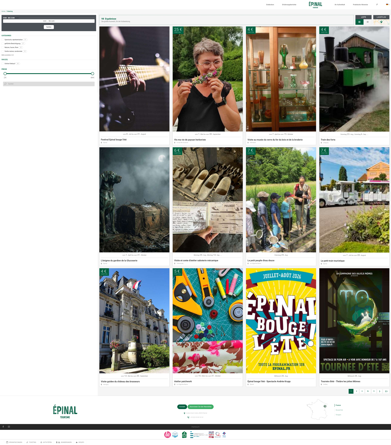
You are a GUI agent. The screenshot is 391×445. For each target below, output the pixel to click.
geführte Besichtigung (14, 43)
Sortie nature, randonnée (15, 51)
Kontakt (182, 407)
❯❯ (386, 391)
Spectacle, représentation (15, 40)
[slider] (5, 73)
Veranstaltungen (15, 442)
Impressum (196, 427)
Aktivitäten (47, 442)
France (338, 405)
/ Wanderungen (65, 442)
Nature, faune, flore (13, 47)
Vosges (338, 415)
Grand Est (339, 410)
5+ (368, 391)
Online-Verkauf (12, 64)
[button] (270, 4)
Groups (81, 442)
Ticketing (32, 442)
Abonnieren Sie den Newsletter (200, 407)
